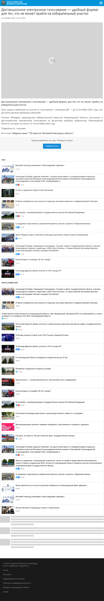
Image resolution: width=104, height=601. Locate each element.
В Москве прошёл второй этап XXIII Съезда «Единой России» (42, 335)
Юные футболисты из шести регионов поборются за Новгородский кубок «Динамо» (51, 485)
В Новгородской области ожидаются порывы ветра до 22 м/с (42, 357)
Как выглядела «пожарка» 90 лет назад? (33, 259)
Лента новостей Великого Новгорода (19, 596)
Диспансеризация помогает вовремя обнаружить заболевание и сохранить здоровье (52, 424)
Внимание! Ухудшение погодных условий (33, 369)
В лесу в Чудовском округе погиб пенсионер (34, 190)
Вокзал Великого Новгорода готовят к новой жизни (37, 508)
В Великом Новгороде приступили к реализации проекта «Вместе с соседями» (49, 413)
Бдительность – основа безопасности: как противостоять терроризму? (46, 380)
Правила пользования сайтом (16, 587)
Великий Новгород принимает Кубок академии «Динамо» (39, 165)
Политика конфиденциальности (17, 583)
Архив (5, 591)
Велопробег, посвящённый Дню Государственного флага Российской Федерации (50, 212)
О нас (5, 570)
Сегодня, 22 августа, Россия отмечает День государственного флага (45, 436)
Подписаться (52, 146)
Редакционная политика (13, 579)
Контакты (7, 574)
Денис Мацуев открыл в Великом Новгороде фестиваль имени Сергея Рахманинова (51, 235)
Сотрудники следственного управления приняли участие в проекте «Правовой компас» (53, 224)
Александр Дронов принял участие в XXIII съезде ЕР (38, 271)
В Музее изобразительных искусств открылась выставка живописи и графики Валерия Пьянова (56, 201)
